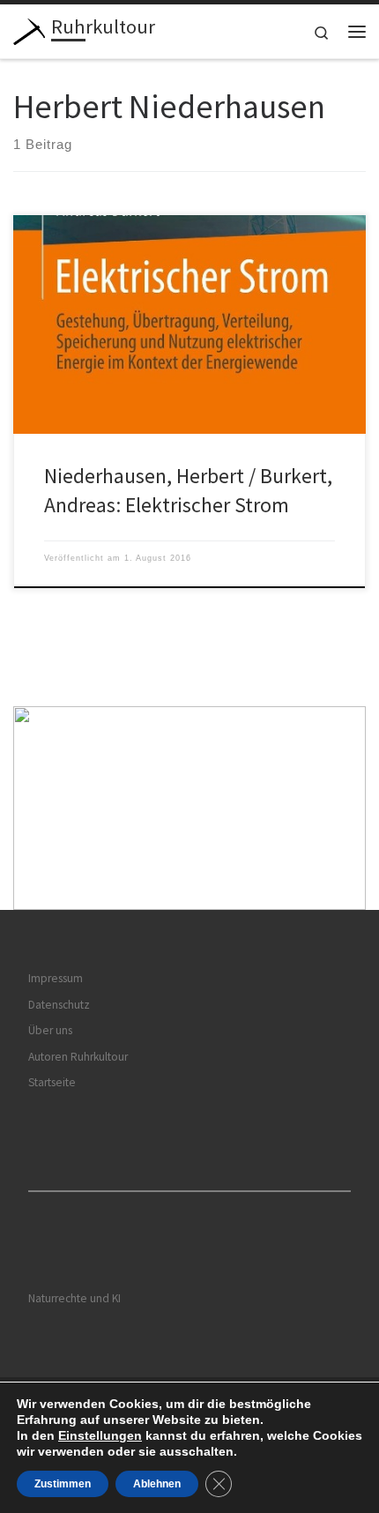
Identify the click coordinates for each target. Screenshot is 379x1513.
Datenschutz (59, 1004)
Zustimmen (62, 1484)
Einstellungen (100, 1435)
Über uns (50, 1030)
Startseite (52, 1082)
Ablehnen (157, 1484)
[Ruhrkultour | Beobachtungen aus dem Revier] (29, 29)
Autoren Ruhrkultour (78, 1056)
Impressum (55, 978)
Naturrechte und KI (74, 1298)
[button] (189, 808)
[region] (189, 808)
